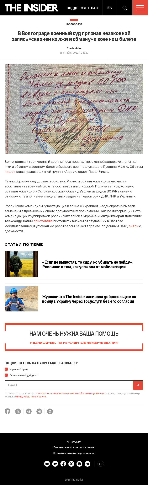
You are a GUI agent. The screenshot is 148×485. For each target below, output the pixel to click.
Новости (74, 24)
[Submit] (138, 385)
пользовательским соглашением (52, 393)
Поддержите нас (82, 8)
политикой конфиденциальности (87, 393)
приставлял (43, 221)
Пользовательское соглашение (74, 447)
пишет (10, 171)
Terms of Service (38, 396)
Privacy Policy (22, 396)
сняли (133, 226)
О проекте (74, 441)
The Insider (74, 48)
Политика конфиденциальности (74, 453)
